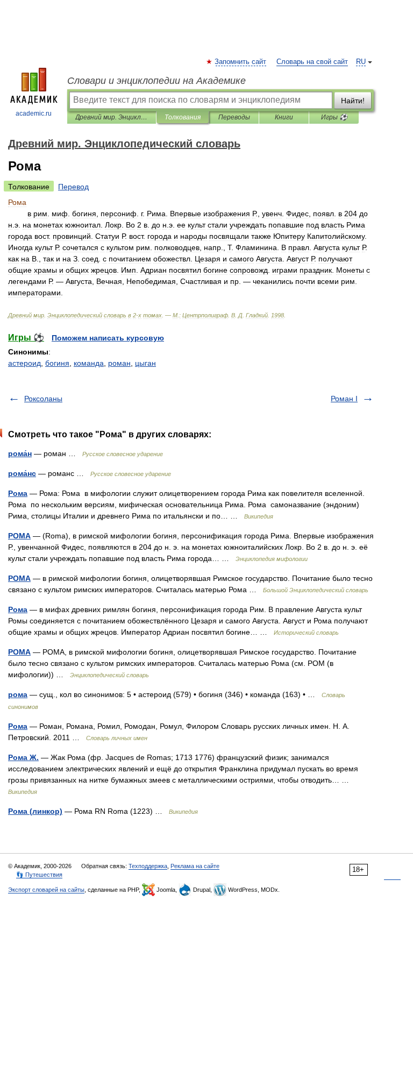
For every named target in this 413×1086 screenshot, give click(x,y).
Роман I (344, 398)
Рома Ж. (23, 757)
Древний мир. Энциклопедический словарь (111, 117)
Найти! (353, 100)
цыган (145, 363)
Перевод (73, 186)
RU (361, 62)
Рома (17, 493)
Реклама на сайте (194, 866)
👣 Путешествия (39, 874)
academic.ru (34, 113)
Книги (284, 117)
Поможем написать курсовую (108, 337)
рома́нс (22, 473)
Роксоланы (43, 398)
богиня (57, 363)
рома (17, 694)
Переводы (234, 117)
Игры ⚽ (334, 117)
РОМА (19, 535)
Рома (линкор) (35, 811)
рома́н (20, 453)
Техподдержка (148, 866)
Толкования (183, 117)
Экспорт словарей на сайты (46, 889)
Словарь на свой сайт (312, 62)
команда (89, 363)
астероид (24, 363)
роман (119, 363)
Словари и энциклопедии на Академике (156, 80)
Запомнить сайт (241, 62)
